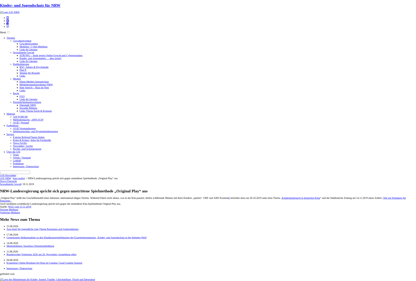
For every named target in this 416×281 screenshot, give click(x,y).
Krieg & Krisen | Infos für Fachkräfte (32, 140)
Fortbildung (12, 125)
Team (16, 154)
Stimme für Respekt (30, 73)
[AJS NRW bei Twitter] (7, 20)
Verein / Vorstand (22, 157)
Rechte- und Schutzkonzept (27, 149)
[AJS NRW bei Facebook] (7, 23)
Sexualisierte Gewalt (23, 52)
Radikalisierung (21, 64)
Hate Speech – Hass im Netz (34, 87)
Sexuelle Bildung (28, 108)
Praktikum (18, 163)
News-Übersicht (8, 181)
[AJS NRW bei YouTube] (7, 17)
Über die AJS (13, 151)
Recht (16, 93)
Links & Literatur (28, 49)
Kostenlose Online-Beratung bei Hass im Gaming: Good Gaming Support (44, 263)
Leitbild (17, 160)
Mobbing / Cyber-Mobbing (33, 46)
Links (22, 76)
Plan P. (23, 70)
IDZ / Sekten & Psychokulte (34, 67)
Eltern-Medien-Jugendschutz (34, 81)
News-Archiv (20, 143)
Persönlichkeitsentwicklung (27, 102)
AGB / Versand (21, 122)
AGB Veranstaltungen (24, 128)
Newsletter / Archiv (23, 146)
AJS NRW (5, 178)
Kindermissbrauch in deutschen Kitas (301, 198)
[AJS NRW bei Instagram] (7, 26)
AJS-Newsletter (8, 175)
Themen (10, 38)
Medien (17, 78)
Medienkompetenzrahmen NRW (36, 84)
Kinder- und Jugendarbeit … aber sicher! (40, 58)
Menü (3, 32)
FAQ (22, 96)
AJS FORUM (20, 116)
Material (10, 113)
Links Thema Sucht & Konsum (36, 111)
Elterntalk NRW (28, 105)
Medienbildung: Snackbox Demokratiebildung (30, 246)
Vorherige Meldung (10, 212)
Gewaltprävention (22, 40)
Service (10, 134)
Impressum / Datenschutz (26, 166)
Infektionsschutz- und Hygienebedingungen (35, 131)
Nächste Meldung (9, 209)
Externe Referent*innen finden (29, 137)
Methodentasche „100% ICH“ (28, 119)
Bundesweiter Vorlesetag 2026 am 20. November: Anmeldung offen (41, 254)
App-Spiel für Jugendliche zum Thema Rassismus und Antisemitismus (42, 229)
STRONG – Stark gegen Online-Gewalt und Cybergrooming (51, 55)
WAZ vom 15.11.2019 (19, 206)
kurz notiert (19, 178)
